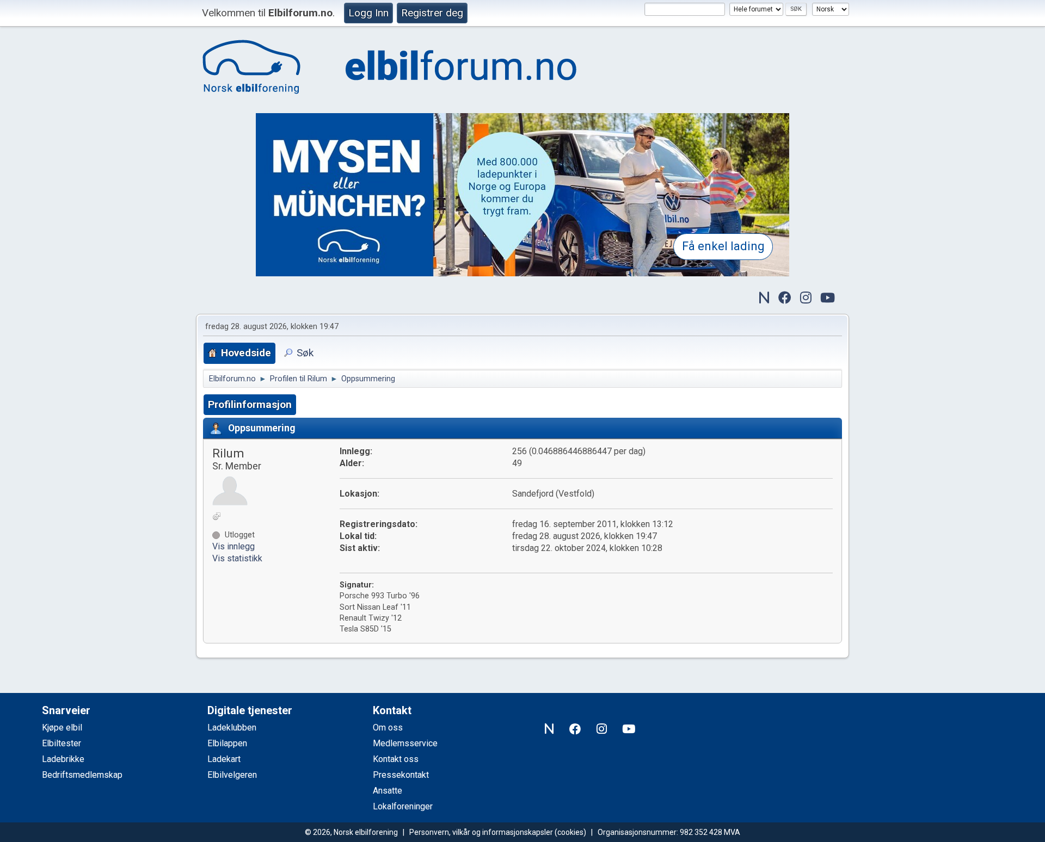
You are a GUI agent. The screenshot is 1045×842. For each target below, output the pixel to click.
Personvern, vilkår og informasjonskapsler (481, 832)
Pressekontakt (401, 775)
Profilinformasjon (250, 404)
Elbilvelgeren (232, 775)
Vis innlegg (233, 546)
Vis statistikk (237, 558)
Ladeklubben (231, 727)
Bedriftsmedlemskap (82, 775)
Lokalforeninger (403, 806)
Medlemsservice (405, 743)
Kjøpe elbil (62, 727)
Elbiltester (61, 743)
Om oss (388, 727)
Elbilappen (227, 743)
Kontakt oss (396, 759)
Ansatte (387, 790)
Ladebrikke (63, 759)
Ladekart (224, 759)
